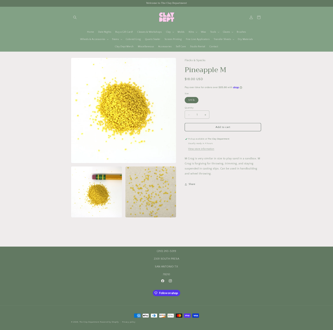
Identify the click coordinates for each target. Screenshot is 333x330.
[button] (75, 17)
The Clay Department (89, 322)
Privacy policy (128, 322)
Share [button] (192, 184)
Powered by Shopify (109, 322)
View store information (201, 149)
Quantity (189, 108)
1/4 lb (191, 100)
